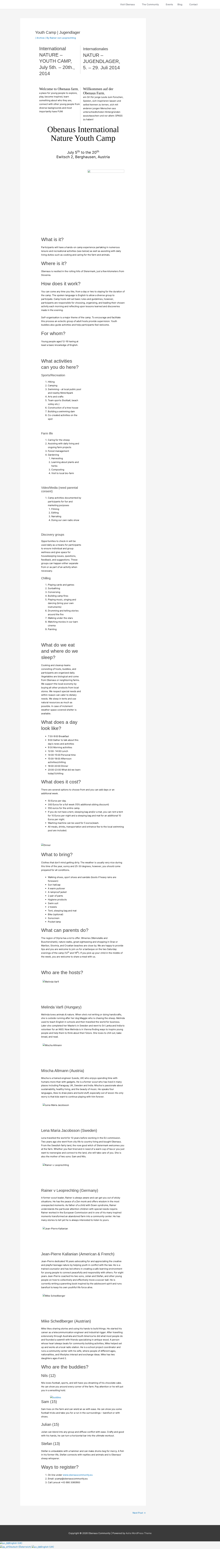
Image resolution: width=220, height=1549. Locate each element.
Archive (41, 37)
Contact (193, 4)
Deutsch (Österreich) (20, 1546)
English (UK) (15, 1543)
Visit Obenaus (127, 4)
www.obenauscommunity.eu (78, 1474)
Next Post (139, 1512)
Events (169, 4)
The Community (150, 4)
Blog (179, 4)
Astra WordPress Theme (139, 1533)
